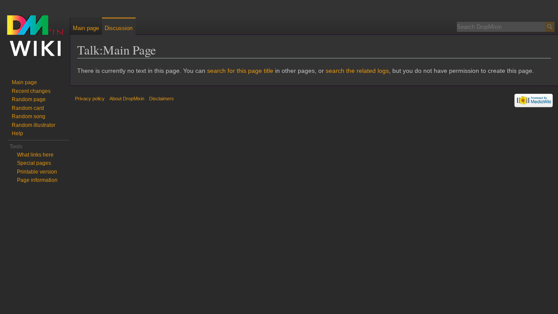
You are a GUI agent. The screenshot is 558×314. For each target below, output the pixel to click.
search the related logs (357, 70)
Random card (28, 108)
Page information (37, 180)
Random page (29, 99)
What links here (35, 155)
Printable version (37, 172)
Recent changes (31, 91)
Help (17, 133)
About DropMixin (126, 98)
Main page (86, 28)
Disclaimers (161, 98)
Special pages (34, 163)
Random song (28, 116)
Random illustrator (33, 125)
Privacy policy (90, 98)
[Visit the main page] (35, 35)
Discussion (119, 28)
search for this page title (240, 70)
